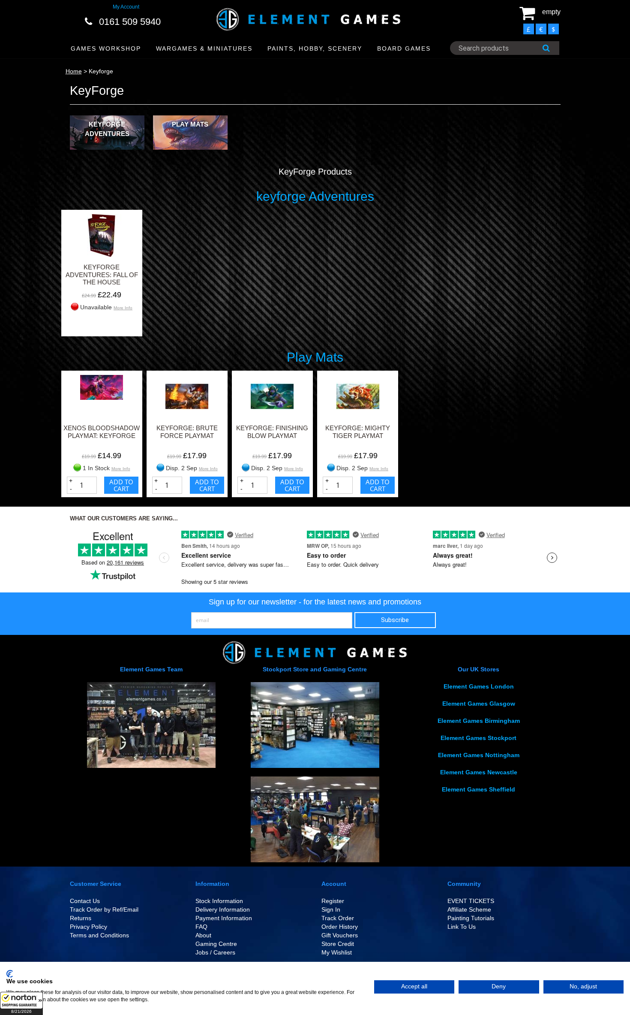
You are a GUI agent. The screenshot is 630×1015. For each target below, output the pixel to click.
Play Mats (190, 124)
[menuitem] (106, 48)
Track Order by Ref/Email (104, 909)
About (203, 935)
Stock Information (219, 900)
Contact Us (85, 900)
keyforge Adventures (107, 129)
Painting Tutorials (470, 918)
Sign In (330, 909)
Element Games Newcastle (478, 772)
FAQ (201, 926)
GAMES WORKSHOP (106, 48)
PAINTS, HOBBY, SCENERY (314, 48)
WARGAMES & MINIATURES (204, 48)
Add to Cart (121, 485)
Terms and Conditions (99, 935)
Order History (339, 926)
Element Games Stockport (478, 737)
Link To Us (461, 926)
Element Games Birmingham (479, 720)
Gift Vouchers (339, 935)
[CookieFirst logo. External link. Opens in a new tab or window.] (9, 974)
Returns (80, 918)
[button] (21, 1003)
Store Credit (337, 943)
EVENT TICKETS (470, 900)
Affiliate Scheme (469, 909)
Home (74, 71)
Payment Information (223, 918)
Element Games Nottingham (478, 755)
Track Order (337, 918)
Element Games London (479, 686)
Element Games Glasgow (478, 703)
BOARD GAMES (404, 48)
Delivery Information (222, 909)
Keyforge (101, 71)
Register (332, 900)
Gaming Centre (216, 943)
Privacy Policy (88, 926)
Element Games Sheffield (478, 789)
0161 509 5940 (130, 21)
